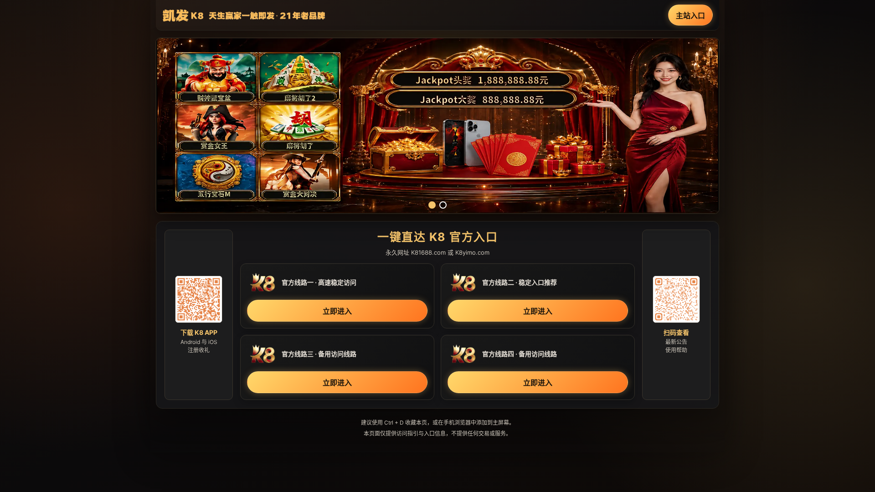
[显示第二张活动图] (443, 205)
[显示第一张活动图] (432, 205)
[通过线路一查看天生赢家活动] (437, 125)
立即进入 (337, 311)
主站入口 (690, 15)
